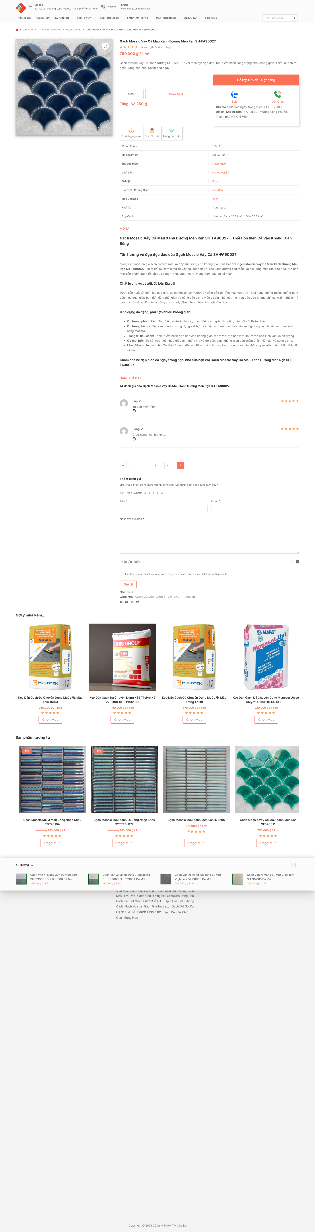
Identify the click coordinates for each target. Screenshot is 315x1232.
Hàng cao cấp (171, 136)
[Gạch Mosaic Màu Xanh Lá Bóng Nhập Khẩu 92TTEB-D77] (121, 779)
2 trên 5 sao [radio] (149, 493)
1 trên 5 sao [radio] (145, 493)
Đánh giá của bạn (131, 493)
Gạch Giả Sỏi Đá (183, 906)
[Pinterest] (132, 602)
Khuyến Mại (43, 18)
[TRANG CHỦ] (17, 29)
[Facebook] (121, 602)
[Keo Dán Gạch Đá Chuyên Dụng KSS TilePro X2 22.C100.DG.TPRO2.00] (121, 657)
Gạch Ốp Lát (84, 18)
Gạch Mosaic (144, 596)
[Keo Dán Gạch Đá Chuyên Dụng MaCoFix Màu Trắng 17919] (193, 657)
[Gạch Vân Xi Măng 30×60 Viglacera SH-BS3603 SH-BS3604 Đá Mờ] (93, 879)
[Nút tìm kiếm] (293, 18)
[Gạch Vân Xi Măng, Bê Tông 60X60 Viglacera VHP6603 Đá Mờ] (165, 879)
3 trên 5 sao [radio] (153, 493)
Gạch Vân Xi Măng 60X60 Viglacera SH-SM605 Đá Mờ (270, 877)
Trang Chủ (24, 18)
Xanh (215, 198)
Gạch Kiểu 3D (153, 901)
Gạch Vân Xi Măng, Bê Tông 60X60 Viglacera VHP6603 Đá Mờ (198, 877)
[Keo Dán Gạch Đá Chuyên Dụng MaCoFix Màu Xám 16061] (49, 657)
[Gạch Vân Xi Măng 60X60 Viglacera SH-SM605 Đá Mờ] (237, 879)
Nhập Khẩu (219, 163)
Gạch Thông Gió (109, 18)
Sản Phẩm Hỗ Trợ (137, 18)
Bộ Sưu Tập (190, 18)
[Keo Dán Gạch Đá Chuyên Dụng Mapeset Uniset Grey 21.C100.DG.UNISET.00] (265, 657)
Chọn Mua (176, 94)
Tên (123, 501)
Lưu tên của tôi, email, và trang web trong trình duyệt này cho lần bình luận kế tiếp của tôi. (177, 574)
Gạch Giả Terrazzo (157, 906)
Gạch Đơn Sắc (149, 912)
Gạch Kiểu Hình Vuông (172, 891)
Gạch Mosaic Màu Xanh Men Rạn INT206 (193, 820)
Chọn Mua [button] (50, 719)
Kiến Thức (211, 18)
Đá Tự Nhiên (62, 18)
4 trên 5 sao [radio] (158, 493)
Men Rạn (217, 190)
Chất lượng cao (131, 136)
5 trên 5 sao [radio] (162, 493)
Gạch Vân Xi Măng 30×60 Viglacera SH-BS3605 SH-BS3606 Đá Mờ (54, 877)
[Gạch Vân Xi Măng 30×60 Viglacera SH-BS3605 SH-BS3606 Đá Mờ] (21, 879)
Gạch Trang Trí (185, 596)
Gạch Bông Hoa (127, 917)
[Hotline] (103, 7)
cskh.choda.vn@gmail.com (136, 8)
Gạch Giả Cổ (126, 912)
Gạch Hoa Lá (134, 906)
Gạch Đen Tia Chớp (176, 912)
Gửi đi (128, 584)
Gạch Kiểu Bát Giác (128, 901)
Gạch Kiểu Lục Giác (143, 891)
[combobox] (276, 18)
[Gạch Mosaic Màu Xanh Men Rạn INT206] (193, 779)
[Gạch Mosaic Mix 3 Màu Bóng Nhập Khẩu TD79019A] (49, 779)
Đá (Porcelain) (220, 172)
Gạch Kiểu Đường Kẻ (151, 896)
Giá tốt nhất (152, 136)
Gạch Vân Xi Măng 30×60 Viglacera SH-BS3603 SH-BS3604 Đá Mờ (126, 877)
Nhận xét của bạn (132, 519)
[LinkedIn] (137, 602)
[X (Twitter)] (126, 602)
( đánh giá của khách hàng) (155, 47)
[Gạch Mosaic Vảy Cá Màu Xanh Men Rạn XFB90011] (265, 779)
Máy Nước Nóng (166, 18)
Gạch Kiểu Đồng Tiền (180, 896)
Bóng (215, 181)
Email (215, 501)
